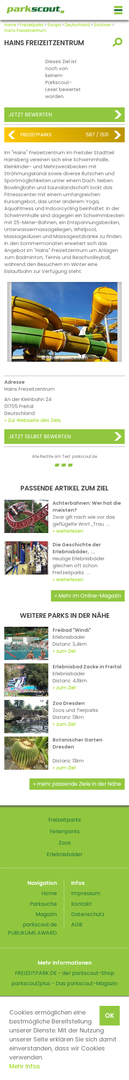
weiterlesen (69, 531)
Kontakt (81, 904)
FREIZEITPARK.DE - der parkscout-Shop (64, 973)
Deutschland (77, 25)
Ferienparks (65, 831)
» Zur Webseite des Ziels (32, 420)
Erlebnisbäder (64, 854)
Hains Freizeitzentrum (25, 30)
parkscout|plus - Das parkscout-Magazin (64, 983)
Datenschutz (88, 914)
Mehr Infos (24, 1066)
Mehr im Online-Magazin (89, 596)
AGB (76, 924)
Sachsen (102, 25)
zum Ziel (65, 651)
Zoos (65, 843)
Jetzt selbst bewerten (40, 436)
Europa (54, 25)
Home (10, 25)
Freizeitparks (32, 25)
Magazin (46, 914)
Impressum (85, 893)
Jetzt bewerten (30, 114)
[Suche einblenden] (118, 42)
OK (109, 1015)
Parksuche (43, 904)
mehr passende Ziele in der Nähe (79, 784)
